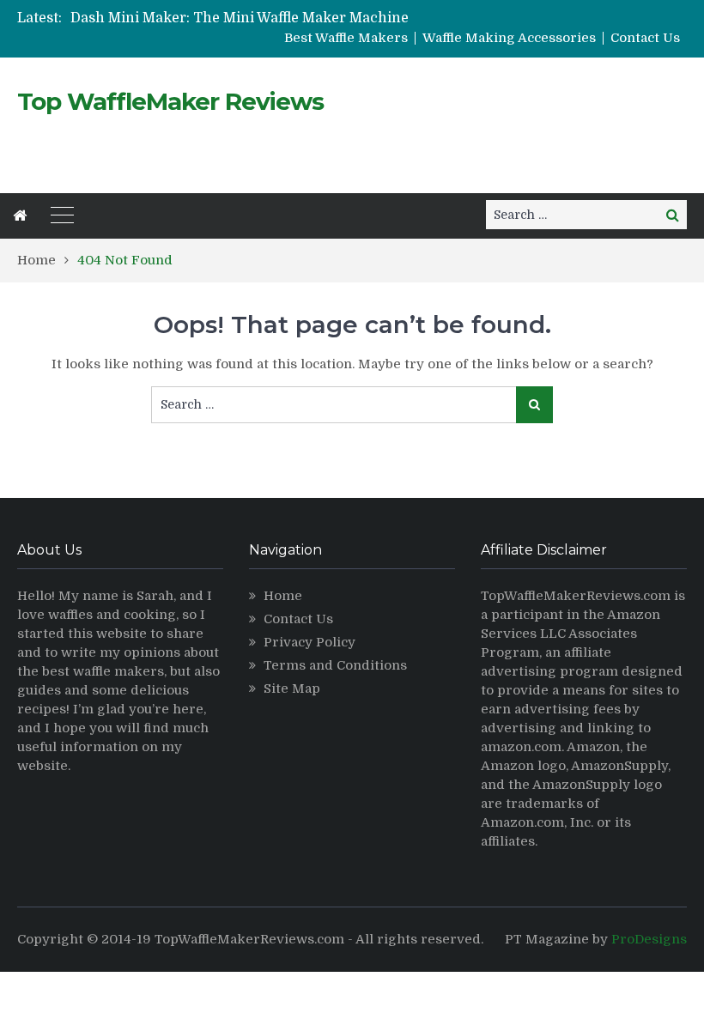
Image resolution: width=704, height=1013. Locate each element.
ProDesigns (649, 939)
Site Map (292, 688)
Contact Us (645, 38)
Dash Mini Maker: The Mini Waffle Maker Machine (239, 18)
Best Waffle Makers (346, 38)
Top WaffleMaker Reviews (170, 101)
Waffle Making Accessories (509, 38)
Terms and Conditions (335, 665)
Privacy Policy (309, 642)
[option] (244, 18)
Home (283, 596)
